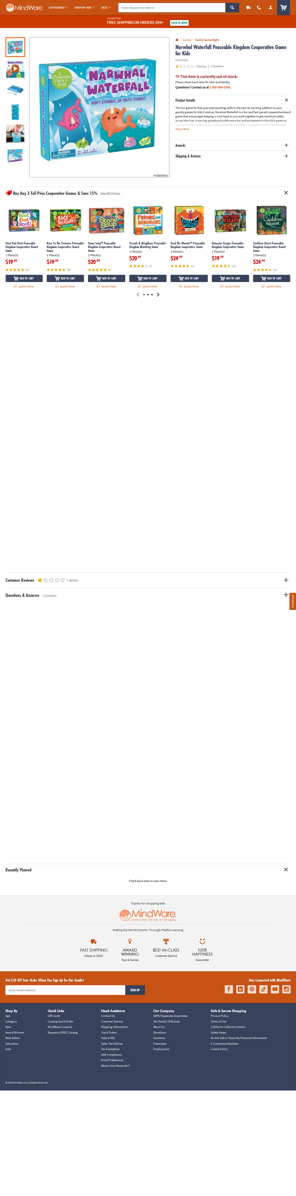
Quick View (25, 286)
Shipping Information (114, 1027)
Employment (161, 1049)
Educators (11, 1043)
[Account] (270, 7)
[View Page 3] (152, 294)
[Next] (158, 294)
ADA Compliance (111, 1054)
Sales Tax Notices (112, 1043)
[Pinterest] (252, 989)
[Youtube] (275, 989)
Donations (159, 1032)
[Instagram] (286, 989)
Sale (8, 1049)
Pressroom (160, 1043)
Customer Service (112, 1021)
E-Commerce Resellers (224, 1043)
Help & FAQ (108, 1038)
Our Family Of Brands (166, 1021)
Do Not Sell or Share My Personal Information (239, 1038)
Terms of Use (218, 1021)
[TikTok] (263, 989)
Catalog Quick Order (60, 1021)
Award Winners (14, 1032)
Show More (182, 129)
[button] (99, 107)
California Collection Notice (228, 1027)
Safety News (218, 1032)
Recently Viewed (18, 869)
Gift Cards (54, 1016)
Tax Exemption (110, 1049)
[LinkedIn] (240, 989)
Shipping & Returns (188, 156)
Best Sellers (12, 1038)
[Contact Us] (259, 7)
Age (7, 1016)
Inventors (159, 1038)
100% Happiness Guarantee (170, 1016)
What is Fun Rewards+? (115, 1066)
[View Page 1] (144, 294)
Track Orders (109, 1032)
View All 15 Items (110, 193)
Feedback (293, 601)
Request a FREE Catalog (63, 1032)
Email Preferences (112, 1060)
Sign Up (135, 990)
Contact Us (108, 1016)
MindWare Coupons (60, 1027)
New (8, 1027)
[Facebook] (229, 989)
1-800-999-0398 (219, 87)
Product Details (185, 100)
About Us (159, 1027)
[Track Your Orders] (248, 7)
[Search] (232, 7)
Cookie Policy (219, 1049)
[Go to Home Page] (176, 40)
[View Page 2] (148, 294)
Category (11, 1021)
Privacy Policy (220, 1016)
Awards (180, 145)
